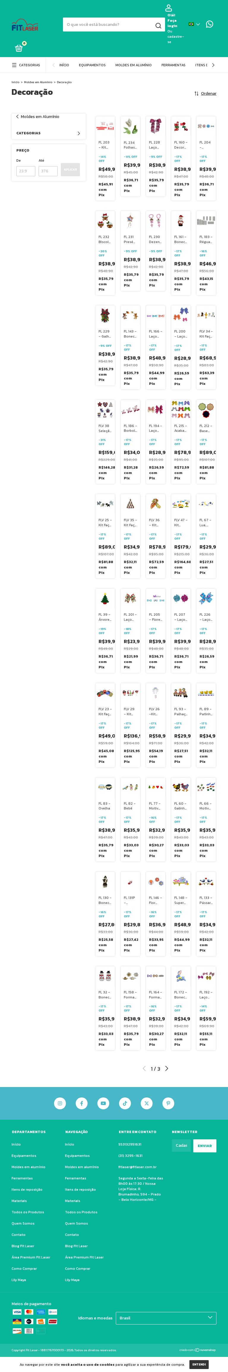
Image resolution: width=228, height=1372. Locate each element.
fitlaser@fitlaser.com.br (137, 1167)
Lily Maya (19, 1280)
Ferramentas (174, 65)
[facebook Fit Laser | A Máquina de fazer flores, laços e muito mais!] (82, 1103)
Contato (19, 1234)
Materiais (19, 1201)
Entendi (199, 1364)
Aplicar (70, 169)
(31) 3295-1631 (130, 1155)
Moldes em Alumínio (38, 82)
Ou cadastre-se (175, 37)
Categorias (29, 65)
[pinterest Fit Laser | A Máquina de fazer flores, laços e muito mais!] (168, 1103)
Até (41, 160)
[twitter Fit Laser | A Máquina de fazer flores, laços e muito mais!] (147, 1103)
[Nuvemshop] (197, 1351)
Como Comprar (24, 1268)
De (18, 160)
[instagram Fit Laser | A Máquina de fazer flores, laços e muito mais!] (60, 1103)
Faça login (172, 23)
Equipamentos (92, 65)
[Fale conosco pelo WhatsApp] (209, 25)
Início (64, 65)
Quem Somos (23, 1223)
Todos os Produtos (28, 1212)
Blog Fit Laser (23, 1246)
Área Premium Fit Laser (31, 1257)
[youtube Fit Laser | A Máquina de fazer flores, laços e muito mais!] (103, 1103)
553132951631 (129, 1144)
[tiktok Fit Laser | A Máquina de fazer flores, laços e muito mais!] (125, 1103)
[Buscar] (158, 25)
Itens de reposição (27, 1189)
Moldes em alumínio (133, 65)
